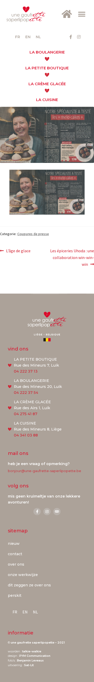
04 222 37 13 (26, 371)
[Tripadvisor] (57, 511)
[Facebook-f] (71, 37)
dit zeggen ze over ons (29, 585)
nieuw (14, 543)
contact (15, 554)
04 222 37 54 (26, 392)
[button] (81, 14)
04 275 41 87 (25, 414)
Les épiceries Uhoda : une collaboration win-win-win (72, 257)
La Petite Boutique (47, 67)
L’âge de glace (18, 250)
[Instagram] (79, 37)
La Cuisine (47, 99)
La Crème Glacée (47, 83)
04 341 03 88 (26, 435)
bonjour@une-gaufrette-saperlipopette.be (44, 471)
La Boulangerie (47, 52)
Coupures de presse (33, 233)
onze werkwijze (23, 574)
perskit (14, 595)
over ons (16, 564)
